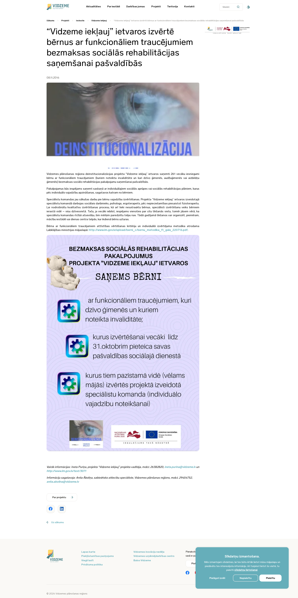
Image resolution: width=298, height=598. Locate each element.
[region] (242, 568)
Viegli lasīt (87, 560)
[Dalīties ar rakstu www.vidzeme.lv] (50, 509)
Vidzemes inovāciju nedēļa (148, 551)
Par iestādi (113, 6)
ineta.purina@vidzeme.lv (180, 467)
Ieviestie (80, 20)
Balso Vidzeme (142, 560)
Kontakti (189, 6)
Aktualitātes (93, 6)
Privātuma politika (92, 564)
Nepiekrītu (246, 578)
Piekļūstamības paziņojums (97, 556)
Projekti (156, 6)
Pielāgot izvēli (217, 578)
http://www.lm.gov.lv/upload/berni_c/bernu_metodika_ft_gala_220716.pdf (138, 230)
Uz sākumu (57, 522)
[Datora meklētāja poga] (238, 7)
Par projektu (59, 497)
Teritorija (172, 6)
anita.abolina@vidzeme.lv (63, 481)
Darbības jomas (135, 6)
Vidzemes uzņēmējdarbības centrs (153, 556)
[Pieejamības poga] (248, 7)
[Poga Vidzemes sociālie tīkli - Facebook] (187, 573)
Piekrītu (270, 578)
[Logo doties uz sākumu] (62, 556)
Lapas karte (88, 551)
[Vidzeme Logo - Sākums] (62, 7)
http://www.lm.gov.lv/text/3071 (66, 471)
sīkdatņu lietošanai (245, 569)
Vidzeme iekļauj (99, 20)
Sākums (50, 20)
